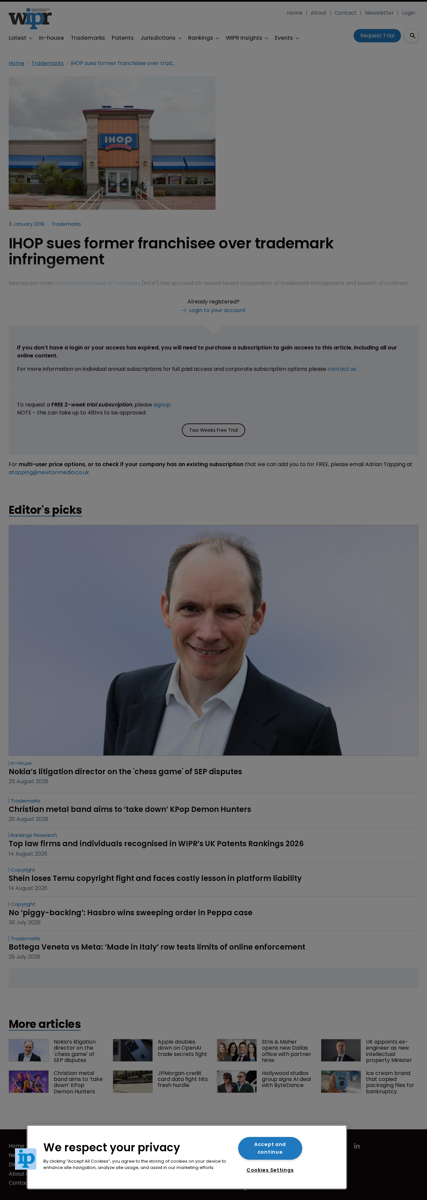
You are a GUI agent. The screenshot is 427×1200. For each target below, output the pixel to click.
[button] (25, 1159)
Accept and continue (270, 1148)
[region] (187, 1157)
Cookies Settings (270, 1170)
